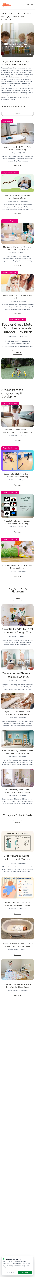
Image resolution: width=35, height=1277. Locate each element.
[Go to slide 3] (31, 54)
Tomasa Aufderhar (9, 50)
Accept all (25, 1272)
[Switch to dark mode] (28, 4)
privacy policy (8, 1268)
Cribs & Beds (7, 121)
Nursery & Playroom (9, 221)
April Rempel (12, 153)
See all (17, 113)
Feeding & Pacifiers (9, 272)
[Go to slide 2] (29, 54)
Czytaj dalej (17, 352)
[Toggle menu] (32, 4)
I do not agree (10, 1272)
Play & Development (12, 40)
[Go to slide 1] (27, 54)
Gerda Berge (12, 301)
